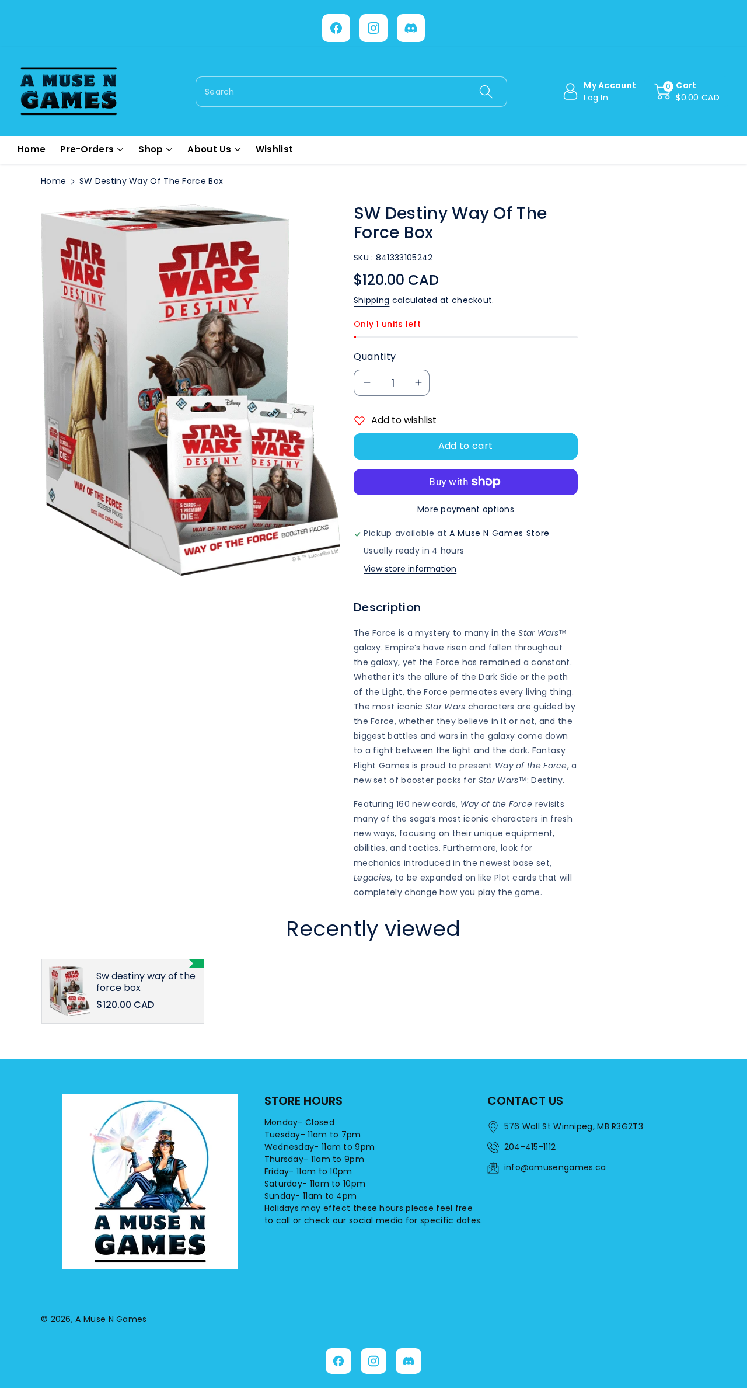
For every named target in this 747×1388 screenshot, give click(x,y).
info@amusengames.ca (555, 1167)
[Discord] (411, 28)
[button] (686, 91)
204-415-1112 (530, 1147)
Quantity (375, 356)
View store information (410, 569)
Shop (150, 149)
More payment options (465, 509)
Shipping (371, 300)
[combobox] (351, 91)
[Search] (485, 91)
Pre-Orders (87, 149)
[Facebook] (336, 28)
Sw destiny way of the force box (146, 981)
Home (53, 181)
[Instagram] (373, 28)
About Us (209, 149)
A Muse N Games (110, 1319)
